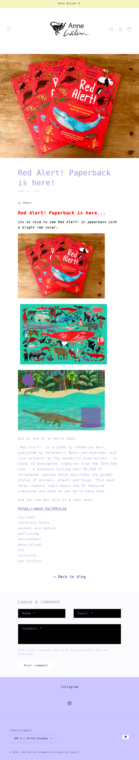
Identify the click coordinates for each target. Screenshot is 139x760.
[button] (8, 29)
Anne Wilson (29, 752)
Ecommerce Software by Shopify (58, 752)
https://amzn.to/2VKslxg (42, 508)
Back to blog (72, 577)
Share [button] (26, 202)
